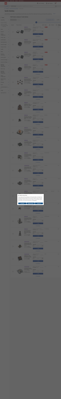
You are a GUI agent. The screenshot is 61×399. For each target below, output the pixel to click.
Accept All (22, 203)
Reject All (39, 203)
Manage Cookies (30, 203)
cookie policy (34, 200)
